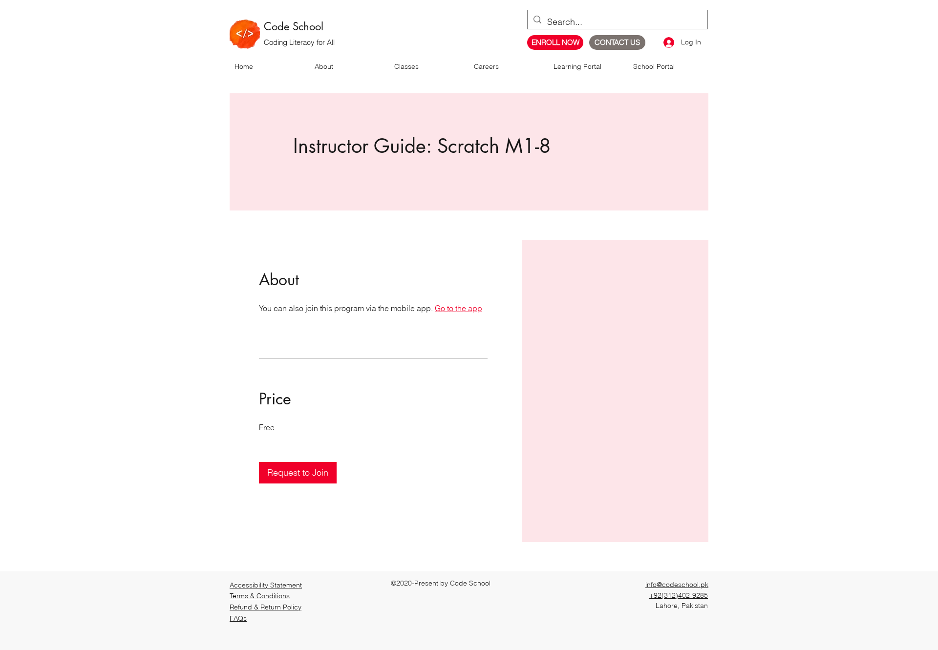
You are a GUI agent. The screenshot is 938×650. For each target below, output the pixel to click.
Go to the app (458, 308)
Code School (293, 26)
